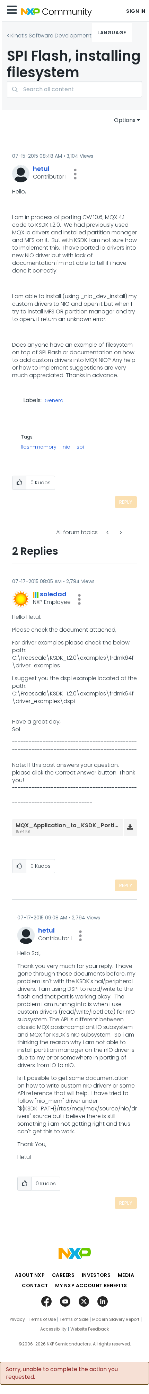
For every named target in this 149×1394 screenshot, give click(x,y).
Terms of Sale (74, 1319)
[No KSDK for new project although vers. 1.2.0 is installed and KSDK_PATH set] (120, 532)
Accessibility (53, 1329)
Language (111, 32)
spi (80, 446)
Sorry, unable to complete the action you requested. (62, 1373)
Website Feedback (89, 1329)
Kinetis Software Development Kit (54, 36)
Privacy (17, 1319)
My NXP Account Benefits (91, 1285)
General (54, 401)
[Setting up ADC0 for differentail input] (108, 532)
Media (126, 1275)
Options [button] (124, 120)
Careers (63, 1275)
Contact (35, 1285)
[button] (75, 174)
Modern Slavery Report (115, 1319)
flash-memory (38, 446)
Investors (96, 1275)
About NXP (30, 1275)
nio (66, 446)
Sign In (136, 11)
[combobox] (74, 89)
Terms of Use (42, 1319)
